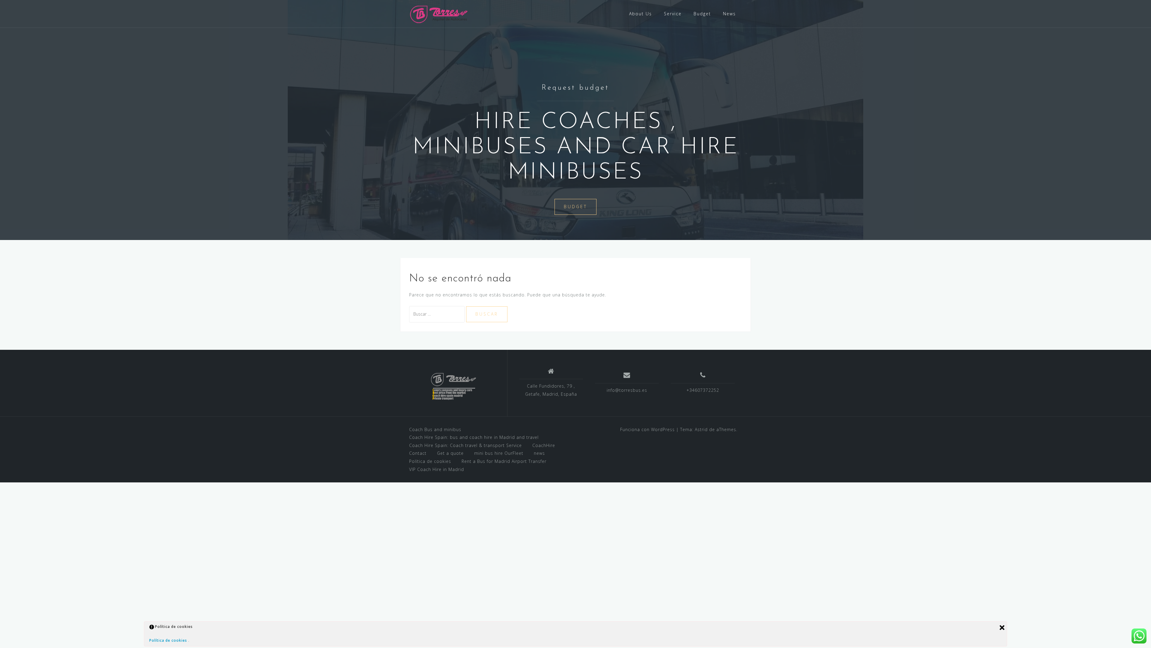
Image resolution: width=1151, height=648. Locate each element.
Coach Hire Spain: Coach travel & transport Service (465, 445)
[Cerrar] (1002, 627)
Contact (418, 453)
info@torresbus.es (627, 390)
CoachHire (543, 445)
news (539, 453)
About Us (640, 13)
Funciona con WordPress (647, 429)
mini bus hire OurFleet (498, 453)
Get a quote (450, 453)
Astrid (701, 429)
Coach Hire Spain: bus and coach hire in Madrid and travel (474, 437)
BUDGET (575, 206)
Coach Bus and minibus (435, 429)
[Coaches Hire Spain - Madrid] (439, 13)
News (729, 13)
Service (673, 13)
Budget (702, 13)
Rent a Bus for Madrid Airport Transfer (504, 461)
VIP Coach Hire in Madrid (436, 469)
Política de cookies (430, 461)
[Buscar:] (437, 314)
